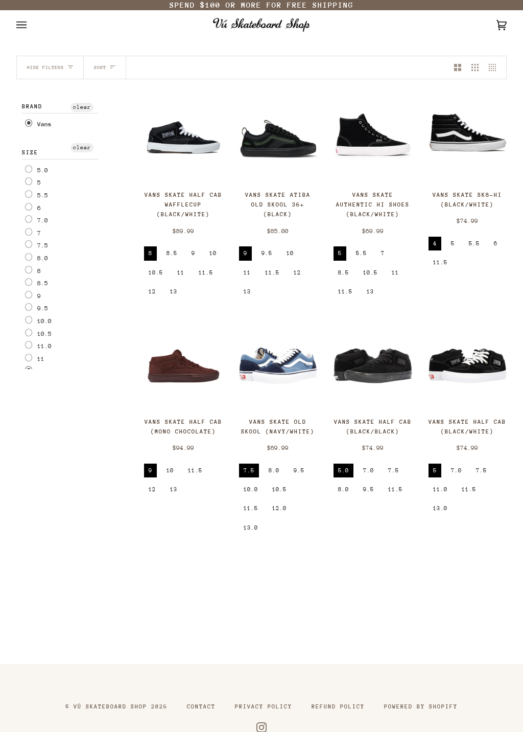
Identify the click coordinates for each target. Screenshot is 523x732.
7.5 (41, 245)
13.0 (251, 527)
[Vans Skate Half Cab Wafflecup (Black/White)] (183, 139)
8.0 (41, 258)
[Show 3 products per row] (475, 67)
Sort (100, 67)
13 (173, 291)
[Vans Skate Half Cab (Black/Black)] (373, 365)
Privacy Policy (263, 706)
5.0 (41, 169)
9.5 (41, 308)
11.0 (43, 346)
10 (213, 253)
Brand (32, 106)
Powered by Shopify (421, 706)
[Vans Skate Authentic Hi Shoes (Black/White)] (373, 139)
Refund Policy (338, 706)
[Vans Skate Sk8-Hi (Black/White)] (468, 139)
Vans (43, 124)
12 (152, 291)
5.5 (41, 195)
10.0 (43, 321)
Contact (201, 706)
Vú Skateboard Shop (110, 706)
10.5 (43, 333)
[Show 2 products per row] (457, 67)
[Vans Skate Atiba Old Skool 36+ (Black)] (278, 139)
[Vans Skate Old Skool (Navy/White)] (278, 365)
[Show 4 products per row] (495, 67)
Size (30, 152)
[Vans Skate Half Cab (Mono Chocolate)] (183, 366)
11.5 (206, 272)
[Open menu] (31, 24)
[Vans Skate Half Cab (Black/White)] (468, 365)
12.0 (279, 508)
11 (39, 358)
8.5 (41, 283)
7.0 (41, 220)
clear (82, 107)
